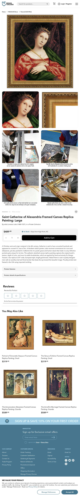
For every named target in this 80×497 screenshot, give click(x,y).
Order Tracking (26, 452)
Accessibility (52, 459)
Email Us (68, 452)
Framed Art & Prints (26, 12)
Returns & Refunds (27, 462)
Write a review (16, 212)
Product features (9, 269)
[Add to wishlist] (76, 212)
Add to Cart (49, 238)
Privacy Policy (44, 442)
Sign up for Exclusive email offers (40, 432)
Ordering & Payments (28, 459)
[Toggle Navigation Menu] (76, 4)
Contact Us (5, 459)
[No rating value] (5, 212)
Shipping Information (28, 471)
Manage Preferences (49, 492)
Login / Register (66, 4)
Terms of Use (52, 462)
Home (4, 12)
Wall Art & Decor (13, 12)
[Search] (47, 4)
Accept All (70, 492)
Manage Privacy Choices (29, 474)
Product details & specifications (15, 275)
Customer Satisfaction (28, 455)
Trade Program (7, 462)
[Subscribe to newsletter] (53, 437)
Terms (37, 442)
